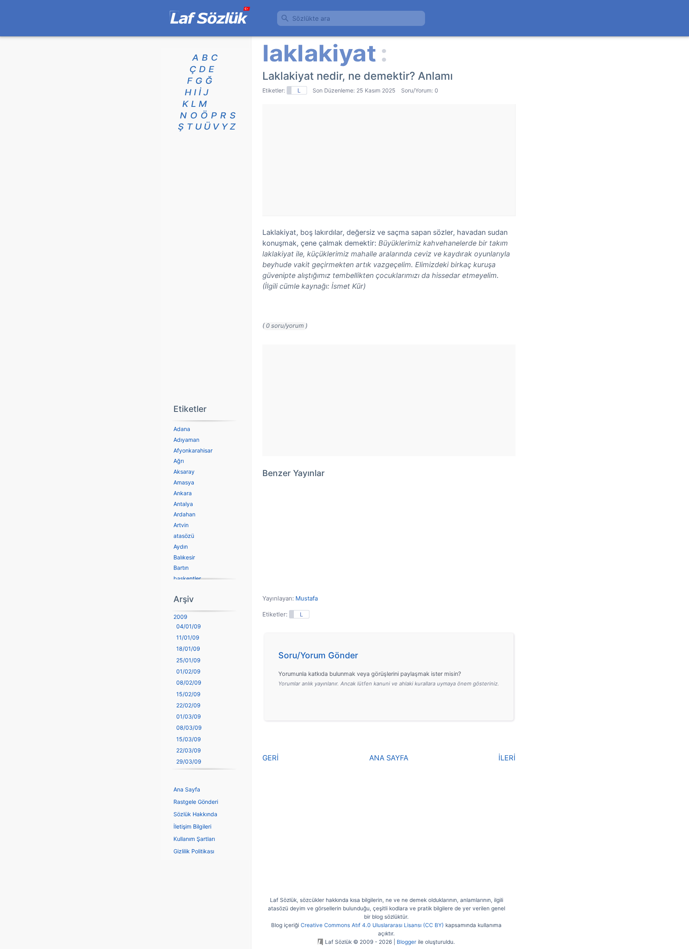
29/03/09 (188, 761)
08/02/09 (188, 682)
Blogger (406, 942)
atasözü (183, 535)
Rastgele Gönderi (195, 801)
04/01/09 (188, 626)
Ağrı (178, 460)
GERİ (270, 758)
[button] (391, 657)
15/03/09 (188, 739)
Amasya (183, 482)
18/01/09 (188, 648)
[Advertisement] (388, 160)
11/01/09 (187, 637)
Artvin (181, 525)
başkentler (187, 578)
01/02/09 (188, 671)
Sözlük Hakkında (195, 814)
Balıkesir (184, 557)
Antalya (183, 503)
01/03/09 (188, 716)
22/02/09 (188, 705)
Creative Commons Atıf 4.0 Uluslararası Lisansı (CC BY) (372, 925)
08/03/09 (189, 727)
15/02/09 (188, 694)
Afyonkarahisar (193, 450)
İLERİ (507, 758)
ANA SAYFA (388, 758)
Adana (181, 428)
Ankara (182, 493)
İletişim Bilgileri (192, 826)
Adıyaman (186, 439)
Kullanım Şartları (194, 838)
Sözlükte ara (311, 18)
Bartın (181, 567)
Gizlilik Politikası (193, 851)
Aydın (180, 546)
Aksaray (184, 471)
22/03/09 (188, 750)
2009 (180, 616)
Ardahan (184, 514)
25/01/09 (188, 660)
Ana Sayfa (186, 789)
